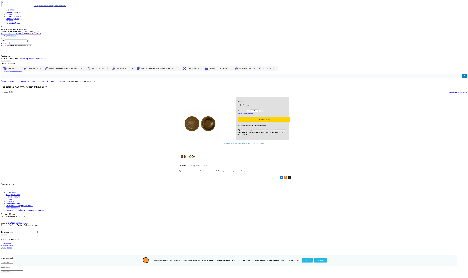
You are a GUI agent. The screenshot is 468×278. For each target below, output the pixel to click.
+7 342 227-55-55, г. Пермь (12, 34)
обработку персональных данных (33, 58)
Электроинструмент (269, 68)
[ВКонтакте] (282, 177)
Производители (12, 19)
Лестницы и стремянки (124, 68)
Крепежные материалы (99, 68)
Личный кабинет (13, 23)
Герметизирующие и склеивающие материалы (64, 68)
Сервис (262, 143)
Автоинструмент (13, 68)
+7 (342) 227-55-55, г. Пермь (16, 223)
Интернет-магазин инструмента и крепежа (50, 6)
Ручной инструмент (194, 68)
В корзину (264, 119)
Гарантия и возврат (241, 143)
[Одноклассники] (286, 177)
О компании (11, 10)
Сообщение (6, 56)
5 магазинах (261, 125)
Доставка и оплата (13, 16)
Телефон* (5, 43)
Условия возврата (13, 208)
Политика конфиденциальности (19, 206)
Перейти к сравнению (458, 92)
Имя (3, 41)
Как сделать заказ (253, 143)
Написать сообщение (32, 34)
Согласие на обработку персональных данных (25, 210)
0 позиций (13, 36)
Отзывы (9, 14)
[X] (290, 177)
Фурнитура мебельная (246, 68)
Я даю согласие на (25, 58)
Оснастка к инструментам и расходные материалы (157, 68)
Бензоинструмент (34, 68)
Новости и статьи (13, 12)
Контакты (10, 21)
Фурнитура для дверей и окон (219, 68)
